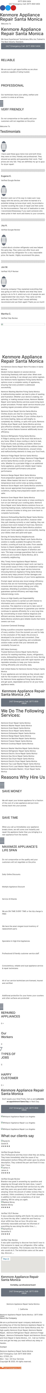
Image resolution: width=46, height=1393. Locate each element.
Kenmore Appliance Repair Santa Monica (21, 17)
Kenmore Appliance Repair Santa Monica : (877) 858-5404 (21, 1315)
